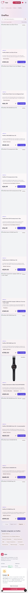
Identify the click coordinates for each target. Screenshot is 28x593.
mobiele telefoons (6, 533)
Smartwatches (5, 544)
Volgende (21, 524)
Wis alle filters (24, 22)
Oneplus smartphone (10, 541)
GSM (3, 541)
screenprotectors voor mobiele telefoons (11, 536)
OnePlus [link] (20, 7)
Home (2, 7)
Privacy (16, 565)
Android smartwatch (18, 539)
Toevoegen (22, 62)
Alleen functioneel (14, 585)
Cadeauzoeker (8, 7)
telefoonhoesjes (13, 544)
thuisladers (21, 544)
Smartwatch (20, 541)
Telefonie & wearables (6, 539)
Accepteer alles (14, 589)
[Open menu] (25, 2)
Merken (14, 7)
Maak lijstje (17, 2)
